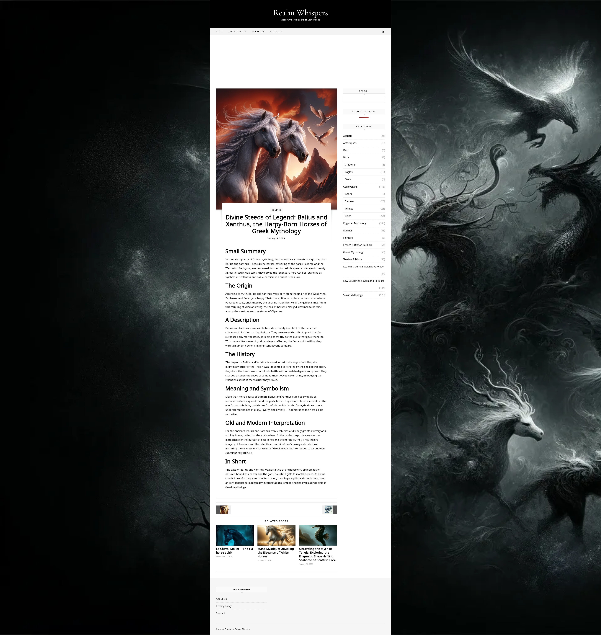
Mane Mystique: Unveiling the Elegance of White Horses (275, 552)
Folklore (258, 31)
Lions (348, 216)
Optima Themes (242, 629)
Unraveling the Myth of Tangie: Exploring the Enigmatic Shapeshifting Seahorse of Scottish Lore (317, 554)
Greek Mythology (353, 252)
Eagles (349, 172)
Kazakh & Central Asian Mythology (363, 266)
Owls (348, 179)
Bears (348, 194)
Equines (276, 210)
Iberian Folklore (352, 259)
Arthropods (350, 143)
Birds (346, 157)
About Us (276, 31)
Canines (349, 201)
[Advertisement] (300, 65)
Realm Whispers (300, 13)
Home (219, 31)
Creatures (236, 31)
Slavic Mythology (353, 295)
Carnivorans (350, 186)
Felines (349, 208)
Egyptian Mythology (354, 223)
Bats (346, 150)
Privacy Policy (224, 606)
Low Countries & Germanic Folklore (363, 281)
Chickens (350, 164)
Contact (220, 613)
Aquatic (347, 135)
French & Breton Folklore (357, 245)
